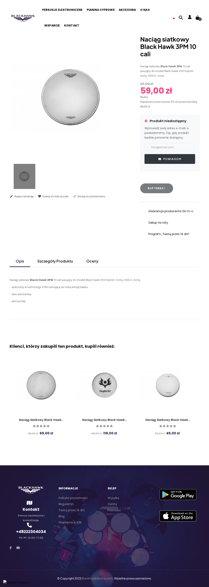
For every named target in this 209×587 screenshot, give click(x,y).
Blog (61, 516)
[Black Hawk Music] (23, 17)
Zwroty (112, 504)
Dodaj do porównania (89, 196)
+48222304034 (31, 531)
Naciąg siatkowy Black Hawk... (41, 420)
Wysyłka (113, 498)
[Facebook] (10, 547)
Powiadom (171, 159)
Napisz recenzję (21, 196)
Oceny (92, 261)
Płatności (114, 510)
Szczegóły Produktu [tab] (55, 261)
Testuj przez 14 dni (71, 510)
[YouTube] (18, 547)
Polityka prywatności (73, 498)
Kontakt (31, 509)
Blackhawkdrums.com (97, 578)
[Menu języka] (174, 18)
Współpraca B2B (70, 522)
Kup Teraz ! (157, 188)
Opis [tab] (20, 261)
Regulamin (66, 504)
